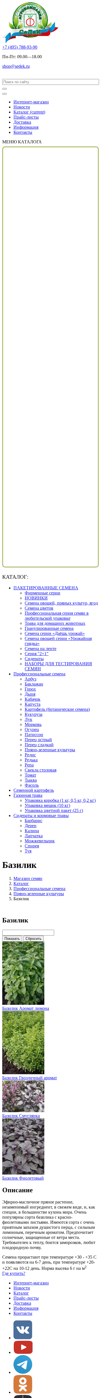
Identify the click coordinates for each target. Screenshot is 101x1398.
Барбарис (33, 820)
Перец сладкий (39, 744)
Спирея (32, 845)
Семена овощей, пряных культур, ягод (61, 603)
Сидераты (34, 658)
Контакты (22, 132)
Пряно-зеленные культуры (50, 749)
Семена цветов (39, 608)
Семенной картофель (33, 790)
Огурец (32, 729)
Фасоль (32, 785)
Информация (25, 127)
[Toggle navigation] (4, 94)
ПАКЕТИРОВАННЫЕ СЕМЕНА (45, 587)
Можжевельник (40, 840)
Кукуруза (33, 714)
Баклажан (34, 684)
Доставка (22, 122)
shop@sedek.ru (16, 66)
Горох (30, 689)
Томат (30, 775)
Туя (28, 851)
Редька (31, 759)
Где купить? (13, 1273)
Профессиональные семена (39, 673)
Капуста (32, 704)
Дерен (30, 825)
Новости (21, 107)
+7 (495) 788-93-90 (19, 47)
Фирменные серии (42, 593)
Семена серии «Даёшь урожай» (55, 633)
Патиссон (34, 734)
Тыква (31, 780)
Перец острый (38, 739)
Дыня (30, 694)
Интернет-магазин (31, 101)
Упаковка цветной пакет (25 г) (54, 810)
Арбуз (30, 679)
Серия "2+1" (37, 653)
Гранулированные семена (49, 628)
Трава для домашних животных (55, 623)
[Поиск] (4, 89)
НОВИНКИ (36, 598)
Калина (32, 830)
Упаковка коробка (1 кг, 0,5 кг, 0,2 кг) (60, 800)
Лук (28, 719)
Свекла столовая (40, 770)
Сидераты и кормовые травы (41, 815)
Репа (29, 765)
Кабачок (32, 699)
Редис (30, 754)
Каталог (29, 112)
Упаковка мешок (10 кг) (47, 805)
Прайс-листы (26, 117)
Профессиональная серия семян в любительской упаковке (57, 616)
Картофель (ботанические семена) (57, 709)
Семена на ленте (40, 648)
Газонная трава (27, 795)
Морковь (33, 724)
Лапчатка (34, 835)
